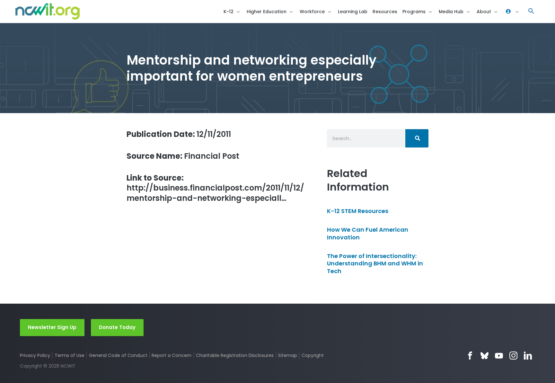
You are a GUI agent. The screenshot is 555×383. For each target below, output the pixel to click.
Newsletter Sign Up (52, 327)
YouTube (499, 356)
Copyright (312, 355)
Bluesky (484, 356)
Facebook (470, 356)
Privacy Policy (35, 355)
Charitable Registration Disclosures (235, 355)
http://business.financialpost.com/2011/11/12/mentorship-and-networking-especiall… (215, 188)
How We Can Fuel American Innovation (367, 233)
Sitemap (287, 355)
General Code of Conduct (118, 355)
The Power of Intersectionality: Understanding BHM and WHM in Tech (375, 263)
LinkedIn (528, 356)
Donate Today (117, 327)
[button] (531, 11)
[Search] (416, 138)
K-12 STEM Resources (357, 211)
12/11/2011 (179, 134)
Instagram (513, 356)
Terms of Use (69, 355)
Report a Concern (171, 355)
